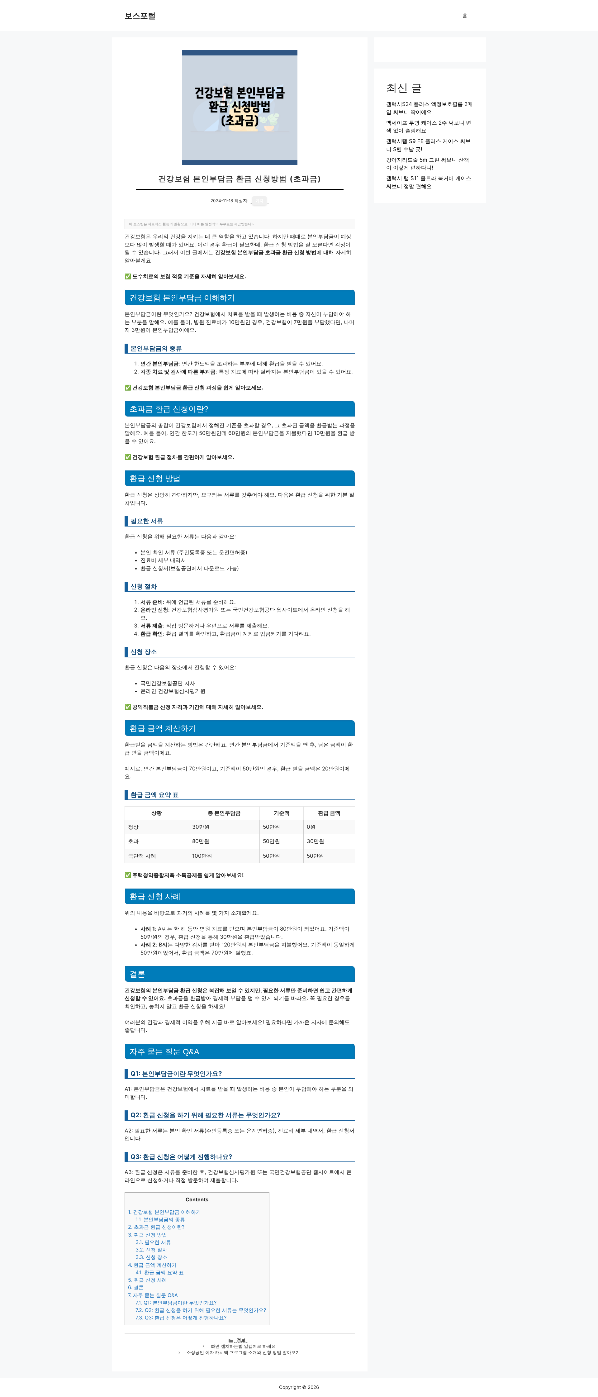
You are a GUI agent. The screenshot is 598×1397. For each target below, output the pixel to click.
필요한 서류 (153, 1242)
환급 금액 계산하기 (152, 1265)
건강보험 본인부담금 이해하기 (164, 1212)
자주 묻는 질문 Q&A (153, 1295)
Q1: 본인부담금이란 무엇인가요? (175, 1302)
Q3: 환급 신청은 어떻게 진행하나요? (180, 1317)
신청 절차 (151, 1250)
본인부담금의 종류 (160, 1219)
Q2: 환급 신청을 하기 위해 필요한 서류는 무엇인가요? (200, 1310)
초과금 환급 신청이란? (156, 1227)
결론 (136, 1287)
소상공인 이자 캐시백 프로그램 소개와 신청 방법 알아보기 (243, 1352)
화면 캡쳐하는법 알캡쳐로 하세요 (243, 1346)
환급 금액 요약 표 (159, 1272)
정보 (241, 1339)
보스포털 (140, 15)
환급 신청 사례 (147, 1280)
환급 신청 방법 (147, 1235)
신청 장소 (151, 1257)
